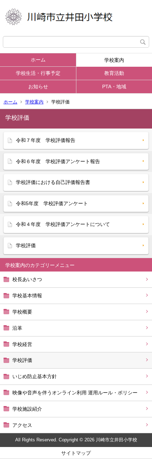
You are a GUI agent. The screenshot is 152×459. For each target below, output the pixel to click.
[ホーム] (76, 18)
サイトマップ (76, 453)
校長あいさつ (27, 279)
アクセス (22, 425)
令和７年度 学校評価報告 (45, 140)
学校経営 (22, 344)
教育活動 (114, 73)
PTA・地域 (114, 86)
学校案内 (114, 60)
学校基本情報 (27, 295)
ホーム (38, 59)
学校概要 (22, 312)
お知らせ (38, 86)
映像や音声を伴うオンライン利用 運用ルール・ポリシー (75, 392)
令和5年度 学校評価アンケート (52, 203)
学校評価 (22, 360)
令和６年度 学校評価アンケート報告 (58, 161)
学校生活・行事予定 (38, 73)
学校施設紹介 (27, 409)
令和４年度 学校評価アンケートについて (63, 224)
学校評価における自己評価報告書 (53, 182)
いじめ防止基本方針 (34, 376)
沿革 (17, 328)
